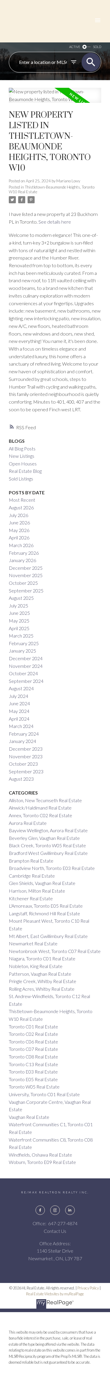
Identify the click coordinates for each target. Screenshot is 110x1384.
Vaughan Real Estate (29, 1117)
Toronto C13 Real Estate (33, 1064)
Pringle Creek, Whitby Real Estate (42, 981)
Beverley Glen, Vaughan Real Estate (44, 838)
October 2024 (23, 673)
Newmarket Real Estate (33, 943)
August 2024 (21, 688)
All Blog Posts (22, 448)
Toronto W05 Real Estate (34, 1086)
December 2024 (26, 658)
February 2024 (24, 733)
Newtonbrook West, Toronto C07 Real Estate (55, 951)
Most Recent (22, 500)
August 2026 (21, 507)
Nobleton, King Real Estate (35, 966)
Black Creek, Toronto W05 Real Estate (47, 845)
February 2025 (24, 643)
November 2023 (26, 756)
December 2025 (26, 568)
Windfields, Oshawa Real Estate (40, 1154)
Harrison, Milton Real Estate (37, 891)
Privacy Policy (88, 1288)
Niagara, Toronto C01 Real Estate (42, 958)
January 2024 (22, 741)
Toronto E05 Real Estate (33, 1079)
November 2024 (26, 666)
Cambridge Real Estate (32, 875)
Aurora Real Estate (28, 823)
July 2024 (18, 696)
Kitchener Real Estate (31, 898)
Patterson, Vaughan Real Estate (40, 974)
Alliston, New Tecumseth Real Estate (45, 800)
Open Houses (23, 463)
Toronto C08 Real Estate (33, 1056)
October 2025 (23, 583)
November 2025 (26, 575)
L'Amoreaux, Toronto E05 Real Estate (46, 906)
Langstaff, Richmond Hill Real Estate (44, 913)
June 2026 (19, 522)
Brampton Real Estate (31, 860)
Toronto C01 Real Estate (33, 1026)
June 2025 (19, 613)
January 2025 (22, 650)
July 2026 (18, 515)
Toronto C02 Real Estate (33, 1034)
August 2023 (21, 779)
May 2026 (19, 530)
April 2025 (19, 628)
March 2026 (21, 545)
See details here (54, 221)
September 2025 (26, 590)
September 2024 (26, 681)
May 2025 (19, 620)
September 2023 (26, 771)
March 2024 (21, 726)
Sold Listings (21, 478)
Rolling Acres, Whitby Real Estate (42, 989)
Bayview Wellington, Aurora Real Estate (48, 830)
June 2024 (19, 703)
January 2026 (22, 560)
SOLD (97, 47)
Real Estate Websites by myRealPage (55, 1293)
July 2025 (18, 605)
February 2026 (24, 553)
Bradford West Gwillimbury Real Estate (48, 853)
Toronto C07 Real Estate (33, 1049)
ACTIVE (74, 47)
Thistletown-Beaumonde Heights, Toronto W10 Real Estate (51, 189)
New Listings (21, 456)
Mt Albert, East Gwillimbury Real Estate (48, 936)
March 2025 (21, 635)
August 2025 (21, 598)
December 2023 (26, 749)
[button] (40, 1210)
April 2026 (19, 537)
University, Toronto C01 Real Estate (44, 1094)
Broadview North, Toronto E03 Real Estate (52, 868)
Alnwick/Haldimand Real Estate (40, 807)
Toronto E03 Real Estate (33, 1071)
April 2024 (19, 718)
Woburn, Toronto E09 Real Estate (42, 1162)
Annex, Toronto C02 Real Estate (40, 815)
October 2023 (23, 764)
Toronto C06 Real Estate (33, 1041)
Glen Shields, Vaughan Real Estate (42, 883)
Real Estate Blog (25, 471)
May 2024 (19, 711)
